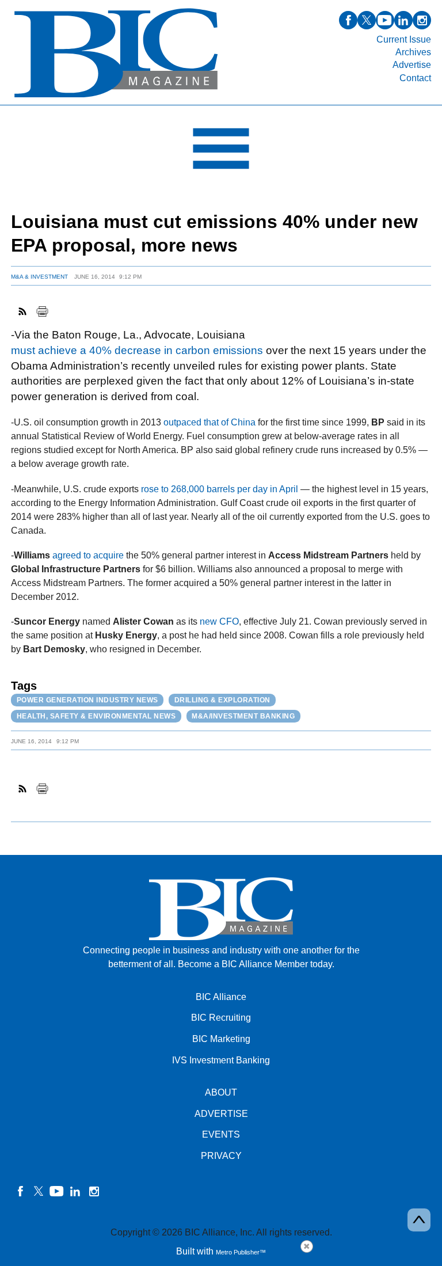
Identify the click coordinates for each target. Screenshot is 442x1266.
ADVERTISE (221, 1114)
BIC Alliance (221, 997)
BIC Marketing (221, 1039)
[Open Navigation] (221, 151)
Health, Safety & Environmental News (96, 716)
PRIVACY (221, 1156)
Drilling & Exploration (222, 700)
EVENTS (221, 1134)
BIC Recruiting (221, 1017)
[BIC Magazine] (116, 98)
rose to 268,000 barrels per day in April (219, 489)
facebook (348, 20)
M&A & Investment (39, 276)
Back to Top (418, 1219)
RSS (23, 311)
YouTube (57, 1191)
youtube (385, 20)
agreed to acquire (88, 555)
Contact (415, 78)
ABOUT (221, 1092)
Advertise (412, 65)
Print (42, 311)
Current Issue (403, 39)
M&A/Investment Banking (243, 716)
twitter (366, 20)
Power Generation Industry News (87, 700)
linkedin (403, 20)
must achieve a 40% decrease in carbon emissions (137, 350)
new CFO (219, 621)
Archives (413, 52)
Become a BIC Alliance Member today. (256, 964)
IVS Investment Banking (221, 1060)
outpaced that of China (209, 422)
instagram (422, 20)
